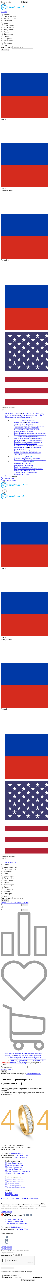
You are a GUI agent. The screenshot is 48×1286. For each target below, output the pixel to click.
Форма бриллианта (20, 422)
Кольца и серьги (26, 417)
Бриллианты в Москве (30, 413)
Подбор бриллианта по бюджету (17, 1171)
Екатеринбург (8, 27)
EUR (13, 862)
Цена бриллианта (20, 440)
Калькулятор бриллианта (14, 1165)
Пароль (3, 1067)
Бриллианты (5, 1063)
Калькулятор (19, 413)
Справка (19, 1059)
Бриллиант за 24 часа (21, 474)
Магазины (13, 1059)
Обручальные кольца (13, 1185)
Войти (4, 1071)
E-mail (3, 1065)
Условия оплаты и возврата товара (25, 472)
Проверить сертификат (32, 458)
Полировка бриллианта (22, 447)
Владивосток (8, 30)
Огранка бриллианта (21, 426)
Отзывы (12, 1061)
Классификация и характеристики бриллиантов (30, 433)
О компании (27, 462)
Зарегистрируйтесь (33, 1074)
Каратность (38, 438)
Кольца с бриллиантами (14, 1179)
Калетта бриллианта (21, 453)
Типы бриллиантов (20, 454)
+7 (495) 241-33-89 (39, 415)
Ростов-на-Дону (9, 18)
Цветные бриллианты (12, 415)
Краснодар (7, 21)
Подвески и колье (12, 1183)
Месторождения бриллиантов (24, 438)
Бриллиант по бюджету (38, 460)
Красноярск (8, 41)
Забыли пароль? (7, 1069)
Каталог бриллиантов (13, 1163)
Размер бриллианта (20, 429)
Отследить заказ (19, 458)
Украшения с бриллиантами (16, 1223)
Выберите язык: (7, 191)
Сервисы (28, 456)
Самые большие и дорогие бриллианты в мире (30, 435)
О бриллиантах (27, 420)
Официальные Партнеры (22, 460)
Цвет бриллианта (33, 422)
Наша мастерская (40, 1059)
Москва (4, 12)
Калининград (8, 34)
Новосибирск (8, 25)
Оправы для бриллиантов (15, 1187)
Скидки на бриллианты (14, 1169)
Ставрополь (8, 38)
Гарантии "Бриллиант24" (22, 463)
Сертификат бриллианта (36, 426)
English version (6, 1212)
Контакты (8, 476)
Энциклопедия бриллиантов (28, 437)
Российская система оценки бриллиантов (28, 442)
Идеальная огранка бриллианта (24, 445)
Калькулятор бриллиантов (15, 1221)
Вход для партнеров (8, 480)
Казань (6, 32)
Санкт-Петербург (10, 16)
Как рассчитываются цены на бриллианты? (28, 469)
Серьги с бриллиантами (14, 1181)
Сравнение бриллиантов (14, 1173)
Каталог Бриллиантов (27, 415)
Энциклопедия (36, 1055)
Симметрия (39, 445)
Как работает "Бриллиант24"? (24, 465)
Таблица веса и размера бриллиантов (26, 428)
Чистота (28, 444)
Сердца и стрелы (35, 447)
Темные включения (34, 453)
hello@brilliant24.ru (16, 1153)
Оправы (13, 1063)
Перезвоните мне (7, 478)
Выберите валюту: (8, 408)
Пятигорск (7, 43)
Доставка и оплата (28, 1059)
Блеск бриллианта (20, 449)
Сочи (5, 23)
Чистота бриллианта (34, 429)
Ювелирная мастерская (13, 417)
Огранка (34, 444)
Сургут (6, 45)
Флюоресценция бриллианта (23, 424)
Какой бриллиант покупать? (23, 467)
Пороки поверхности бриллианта (25, 451)
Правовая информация (29, 1198)
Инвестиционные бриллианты (24, 470)
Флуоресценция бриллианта (23, 431)
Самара (6, 36)
